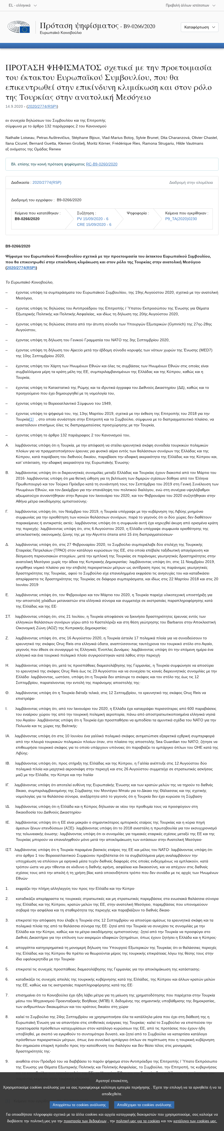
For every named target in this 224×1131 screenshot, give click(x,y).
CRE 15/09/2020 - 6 (94, 224)
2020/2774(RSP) (42, 106)
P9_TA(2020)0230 (181, 219)
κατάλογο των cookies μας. (195, 1121)
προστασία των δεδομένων (85, 1121)
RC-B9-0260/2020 (101, 164)
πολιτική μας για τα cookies (138, 1121)
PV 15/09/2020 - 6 (92, 219)
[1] (31, 419)
